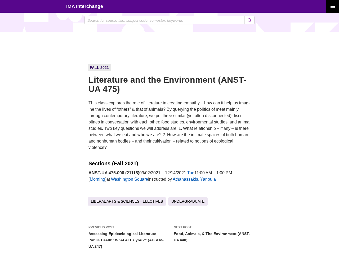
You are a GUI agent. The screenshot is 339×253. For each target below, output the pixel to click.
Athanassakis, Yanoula (194, 179)
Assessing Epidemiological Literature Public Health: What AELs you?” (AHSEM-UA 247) (126, 236)
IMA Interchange (84, 6)
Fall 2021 (99, 67)
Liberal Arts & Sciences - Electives (127, 201)
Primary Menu (332, 6)
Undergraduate (187, 201)
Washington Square (129, 179)
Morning (97, 179)
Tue (190, 173)
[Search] (249, 20)
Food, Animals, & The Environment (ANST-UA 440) (212, 233)
